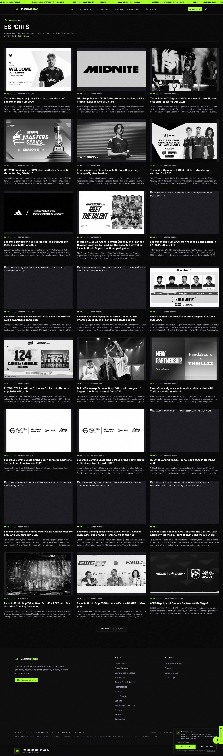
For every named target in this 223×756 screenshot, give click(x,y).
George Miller (25, 237)
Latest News (85, 9)
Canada (118, 700)
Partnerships (121, 687)
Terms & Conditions (39, 732)
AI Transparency (65, 732)
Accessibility (81, 732)
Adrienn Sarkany (26, 94)
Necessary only (206, 747)
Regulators (120, 719)
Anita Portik (97, 94)
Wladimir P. (96, 237)
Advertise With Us (27, 680)
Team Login (170, 677)
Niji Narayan (97, 312)
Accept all (185, 747)
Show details (183, 742)
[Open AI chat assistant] (216, 740)
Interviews (102, 9)
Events (152, 9)
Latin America (121, 696)
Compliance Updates (125, 673)
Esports (118, 691)
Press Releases (122, 668)
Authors (119, 714)
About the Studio (173, 663)
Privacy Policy (21, 732)
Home (72, 9)
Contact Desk (171, 673)
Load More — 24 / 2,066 (111, 629)
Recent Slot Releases (125, 682)
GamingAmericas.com (173, 599)
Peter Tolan (23, 384)
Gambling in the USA (125, 705)
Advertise (196, 9)
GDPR (53, 732)
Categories (133, 9)
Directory (117, 9)
